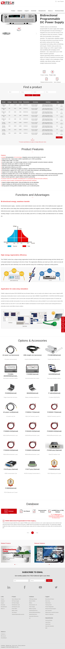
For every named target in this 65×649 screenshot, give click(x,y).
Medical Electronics (33, 614)
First (28, 532)
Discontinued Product (49, 599)
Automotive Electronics (33, 616)
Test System (14, 612)
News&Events (42, 10)
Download (33, 10)
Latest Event (47, 624)
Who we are (3, 635)
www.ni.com (57, 514)
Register (62, 1)
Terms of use (14, 645)
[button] (16, 564)
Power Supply (32, 606)
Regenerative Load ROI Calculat (51, 612)
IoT (30, 618)
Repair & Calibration (49, 614)
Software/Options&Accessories (18, 614)
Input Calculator (48, 610)
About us (50, 10)
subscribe (49, 580)
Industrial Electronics (33, 610)
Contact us (3, 634)
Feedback (3, 645)
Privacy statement (21, 645)
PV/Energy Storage (33, 599)
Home (63, 331)
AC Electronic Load (16, 606)
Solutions (20, 10)
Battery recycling (32, 608)
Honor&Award (4, 637)
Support (27, 10)
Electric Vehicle (32, 600)
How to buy (47, 600)
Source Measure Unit (16, 599)
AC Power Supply (15, 602)
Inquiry (63, 323)
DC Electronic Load (16, 604)
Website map (8, 645)
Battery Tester (14, 610)
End (37, 532)
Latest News (47, 622)
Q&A (46, 628)
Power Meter (14, 608)
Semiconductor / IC (33, 604)
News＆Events (4, 606)
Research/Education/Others (34, 612)
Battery (30, 602)
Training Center (48, 604)
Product (13, 10)
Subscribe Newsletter (49, 626)
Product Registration (49, 606)
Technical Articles (59, 10)
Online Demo (48, 602)
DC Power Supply (15, 600)
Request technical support (50, 608)
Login (58, 1)
